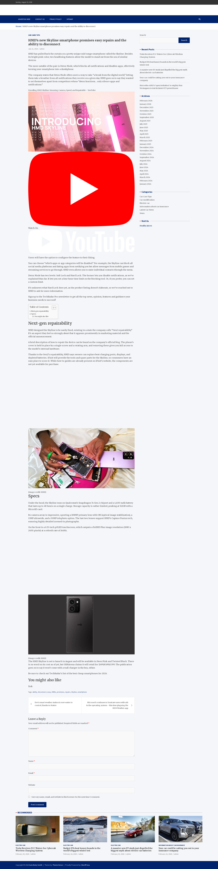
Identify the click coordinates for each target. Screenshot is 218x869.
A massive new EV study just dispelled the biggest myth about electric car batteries (132, 849)
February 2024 (146, 181)
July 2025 (143, 124)
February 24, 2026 (70, 854)
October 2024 (146, 154)
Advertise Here (24, 19)
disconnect (42, 692)
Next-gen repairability (40, 311)
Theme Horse (58, 865)
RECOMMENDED (25, 812)
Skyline (74, 692)
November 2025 (147, 111)
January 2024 (145, 184)
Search (143, 35)
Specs (33, 314)
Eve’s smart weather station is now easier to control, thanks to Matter (54, 703)
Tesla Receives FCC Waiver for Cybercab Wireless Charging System (36, 849)
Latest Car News (147, 210)
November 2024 (147, 151)
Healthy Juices (146, 226)
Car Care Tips (34, 35)
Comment (33, 728)
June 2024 (144, 167)
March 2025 (145, 137)
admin (42, 49)
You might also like (41, 316)
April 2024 (144, 174)
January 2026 (145, 104)
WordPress (85, 865)
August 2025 (145, 121)
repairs (67, 692)
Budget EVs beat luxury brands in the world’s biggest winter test (81, 849)
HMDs (54, 692)
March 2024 (145, 177)
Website (31, 785)
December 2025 (146, 107)
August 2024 (145, 160)
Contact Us (40, 19)
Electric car (145, 203)
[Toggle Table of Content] (53, 307)
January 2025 (145, 144)
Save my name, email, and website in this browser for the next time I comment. (66, 797)
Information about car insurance (154, 206)
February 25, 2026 (22, 854)
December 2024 (147, 147)
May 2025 (144, 131)
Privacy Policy (56, 19)
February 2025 (146, 141)
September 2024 (147, 157)
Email (31, 773)
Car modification (147, 200)
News (142, 213)
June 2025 (144, 127)
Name (31, 761)
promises (60, 692)
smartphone (82, 692)
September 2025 (147, 117)
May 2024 (144, 171)
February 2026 (146, 101)
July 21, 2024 (33, 49)
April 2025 (144, 134)
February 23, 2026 (117, 854)
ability (35, 692)
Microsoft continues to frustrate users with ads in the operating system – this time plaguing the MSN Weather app (107, 705)
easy (49, 692)
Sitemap (70, 19)
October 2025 (145, 114)
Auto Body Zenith (35, 865)
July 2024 (143, 164)
